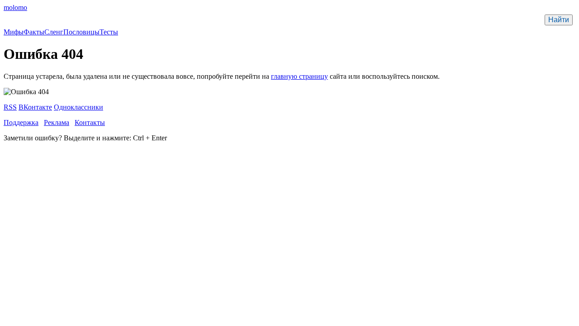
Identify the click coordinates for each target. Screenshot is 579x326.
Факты (34, 32)
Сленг (53, 32)
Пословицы (81, 32)
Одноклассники (78, 107)
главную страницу (299, 76)
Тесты (109, 32)
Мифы (14, 32)
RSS (10, 107)
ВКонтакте (35, 107)
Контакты (90, 122)
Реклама (56, 122)
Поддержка (21, 122)
